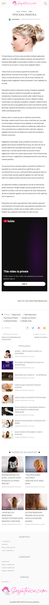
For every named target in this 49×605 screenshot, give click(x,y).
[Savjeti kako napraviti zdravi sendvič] (7, 388)
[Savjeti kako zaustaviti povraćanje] (7, 399)
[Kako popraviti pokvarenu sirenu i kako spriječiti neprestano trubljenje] (7, 411)
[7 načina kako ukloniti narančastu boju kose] (36, 464)
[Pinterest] (38, 328)
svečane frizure (10, 321)
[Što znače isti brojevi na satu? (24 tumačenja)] (7, 365)
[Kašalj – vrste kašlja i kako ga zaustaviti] (7, 354)
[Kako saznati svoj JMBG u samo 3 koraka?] (7, 434)
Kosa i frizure (21, 11)
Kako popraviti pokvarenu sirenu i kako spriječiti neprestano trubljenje (30, 409)
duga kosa (16, 314)
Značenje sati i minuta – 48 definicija (31, 375)
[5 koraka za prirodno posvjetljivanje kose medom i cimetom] (13, 502)
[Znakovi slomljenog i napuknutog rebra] (7, 423)
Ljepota (41, 508)
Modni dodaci (7, 470)
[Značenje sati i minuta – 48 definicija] (7, 376)
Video (30, 11)
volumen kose (26, 321)
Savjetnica (16, 19)
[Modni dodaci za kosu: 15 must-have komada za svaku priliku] (13, 464)
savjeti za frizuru (29, 318)
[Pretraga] (45, 3)
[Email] (44, 328)
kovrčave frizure (11, 318)
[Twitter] (33, 328)
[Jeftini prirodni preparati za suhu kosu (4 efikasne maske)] (36, 502)
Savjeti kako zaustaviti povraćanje (30, 397)
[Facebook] (27, 328)
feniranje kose (30, 314)
